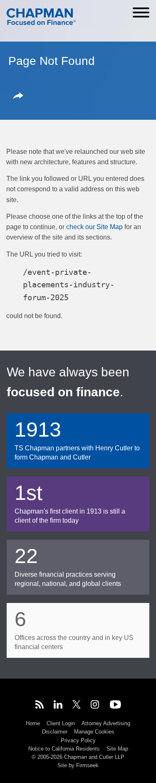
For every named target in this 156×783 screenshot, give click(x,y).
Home (33, 723)
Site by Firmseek (78, 765)
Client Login (61, 723)
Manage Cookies (94, 732)
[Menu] (141, 12)
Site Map (117, 749)
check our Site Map (94, 226)
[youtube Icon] (115, 706)
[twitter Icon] (76, 706)
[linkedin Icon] (58, 706)
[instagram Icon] (95, 706)
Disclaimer (54, 732)
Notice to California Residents (64, 749)
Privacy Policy (78, 740)
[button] (19, 96)
